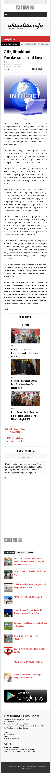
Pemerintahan (17, 64)
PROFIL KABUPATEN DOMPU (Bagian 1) (28, 597)
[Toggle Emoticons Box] (5, 477)
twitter (18, 7)
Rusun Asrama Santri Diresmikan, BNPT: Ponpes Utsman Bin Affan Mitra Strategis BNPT (25, 415)
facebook (23, 7)
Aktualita (19, 766)
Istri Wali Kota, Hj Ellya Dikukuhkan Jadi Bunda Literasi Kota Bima (24, 353)
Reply (8, 62)
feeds (32, 7)
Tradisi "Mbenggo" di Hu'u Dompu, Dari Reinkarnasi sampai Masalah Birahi (28, 612)
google (27, 7)
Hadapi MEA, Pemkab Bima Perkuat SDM (15, 431)
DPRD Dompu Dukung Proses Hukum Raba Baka (14, 440)
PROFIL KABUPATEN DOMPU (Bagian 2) (28, 661)
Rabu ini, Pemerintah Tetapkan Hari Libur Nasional (29, 650)
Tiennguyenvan (25, 768)
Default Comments (25, 454)
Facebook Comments (26, 457)
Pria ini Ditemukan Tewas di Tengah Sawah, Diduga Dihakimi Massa (30, 586)
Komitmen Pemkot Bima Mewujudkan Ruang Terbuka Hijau (30, 625)
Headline (9, 64)
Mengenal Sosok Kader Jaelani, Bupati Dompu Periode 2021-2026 (28, 676)
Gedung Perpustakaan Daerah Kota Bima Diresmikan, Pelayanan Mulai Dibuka (25, 384)
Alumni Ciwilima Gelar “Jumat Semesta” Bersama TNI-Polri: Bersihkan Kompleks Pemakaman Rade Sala (29, 561)
